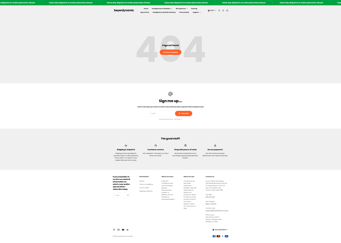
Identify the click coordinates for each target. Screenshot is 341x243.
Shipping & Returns (145, 191)
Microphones (181, 9)
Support (196, 12)
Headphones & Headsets (161, 9)
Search (141, 181)
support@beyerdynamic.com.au (217, 210)
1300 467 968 (210, 197)
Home (146, 9)
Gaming (194, 9)
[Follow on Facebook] (114, 230)
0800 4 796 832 (211, 204)
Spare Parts (144, 12)
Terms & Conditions (146, 184)
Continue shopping (170, 52)
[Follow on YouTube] (123, 230)
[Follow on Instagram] (118, 230)
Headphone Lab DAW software (164, 12)
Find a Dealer (184, 12)
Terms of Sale (144, 188)
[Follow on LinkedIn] (127, 230)
